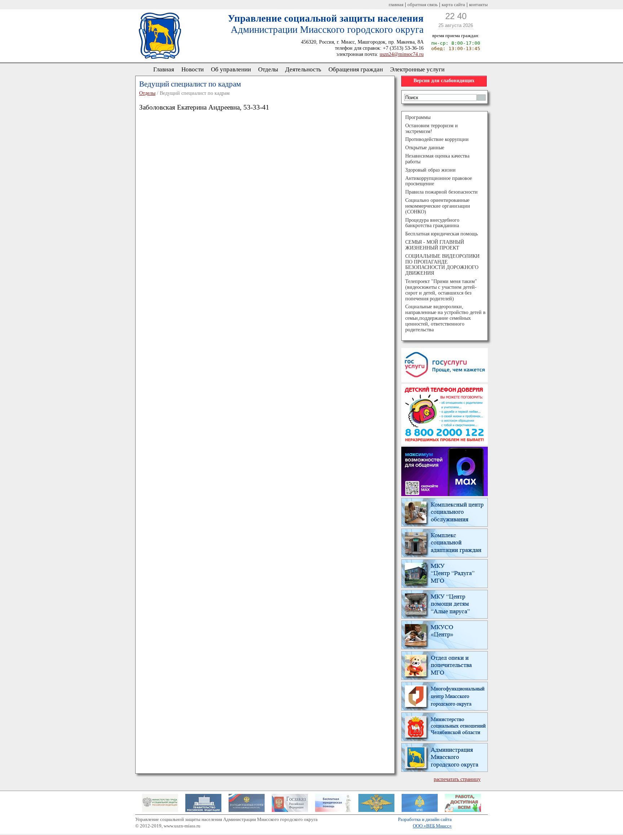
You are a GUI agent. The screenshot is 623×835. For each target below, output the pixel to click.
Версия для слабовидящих (444, 80)
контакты (478, 4)
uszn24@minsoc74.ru (402, 54)
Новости (192, 69)
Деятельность (303, 69)
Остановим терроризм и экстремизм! (431, 128)
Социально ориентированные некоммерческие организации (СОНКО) (437, 206)
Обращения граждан (355, 69)
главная (396, 4)
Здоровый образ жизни (430, 170)
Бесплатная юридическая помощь (441, 234)
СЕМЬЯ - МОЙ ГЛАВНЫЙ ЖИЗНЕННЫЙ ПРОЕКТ (434, 245)
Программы (417, 117)
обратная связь (422, 4)
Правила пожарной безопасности (441, 192)
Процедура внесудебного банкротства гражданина (432, 223)
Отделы (268, 69)
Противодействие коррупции (437, 139)
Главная (163, 69)
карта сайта (453, 4)
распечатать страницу (457, 779)
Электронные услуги (417, 69)
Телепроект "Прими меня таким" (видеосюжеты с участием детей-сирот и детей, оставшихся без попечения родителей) (441, 290)
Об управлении (231, 69)
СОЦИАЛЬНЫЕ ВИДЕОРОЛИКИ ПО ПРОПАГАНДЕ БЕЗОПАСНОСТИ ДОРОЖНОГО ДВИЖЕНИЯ (442, 264)
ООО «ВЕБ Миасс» (432, 826)
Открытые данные (424, 147)
